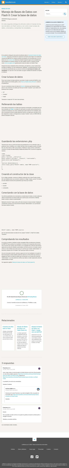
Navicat (23, 81)
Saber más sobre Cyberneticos (55, 36)
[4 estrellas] (5, 18)
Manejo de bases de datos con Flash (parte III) (23, 262)
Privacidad (40, 449)
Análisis (13, 449)
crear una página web (10, 63)
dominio (23, 86)
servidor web (11, 59)
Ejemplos (60, 2)
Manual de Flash (6, 8)
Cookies (49, 449)
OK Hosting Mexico (32, 296)
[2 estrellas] (3, 18)
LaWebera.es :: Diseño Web (22, 299)
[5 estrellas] (6, 18)
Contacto (56, 449)
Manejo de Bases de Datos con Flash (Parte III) (22, 328)
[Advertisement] (22, 42)
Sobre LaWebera (22, 449)
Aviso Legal (32, 449)
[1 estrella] (2, 18)
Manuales (46, 2)
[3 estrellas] (4, 18)
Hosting (53, 2)
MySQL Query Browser (30, 81)
